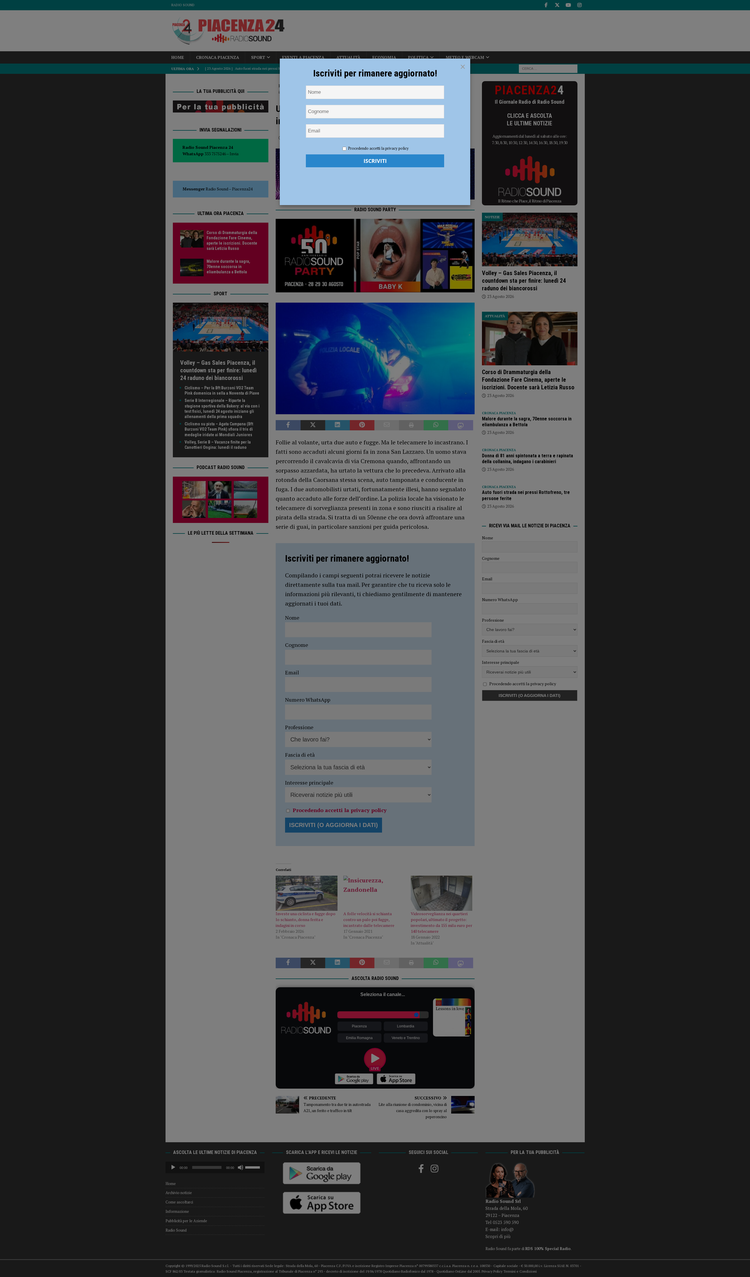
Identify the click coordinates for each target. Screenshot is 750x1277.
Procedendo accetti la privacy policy (378, 148)
